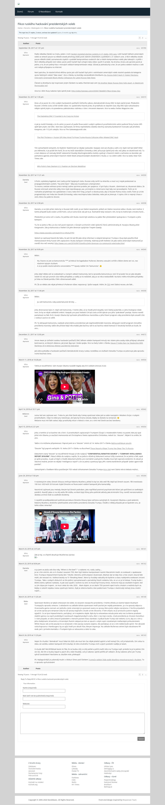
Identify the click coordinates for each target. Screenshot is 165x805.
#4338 (143, 203)
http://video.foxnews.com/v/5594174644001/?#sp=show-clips (95, 91)
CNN (73, 780)
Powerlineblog (110, 780)
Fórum (31, 11)
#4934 (143, 360)
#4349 (143, 249)
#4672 (143, 334)
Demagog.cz (109, 768)
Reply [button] (138, 48)
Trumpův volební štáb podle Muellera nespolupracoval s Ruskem (115, 659)
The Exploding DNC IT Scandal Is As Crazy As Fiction (58, 116)
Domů (20, 11)
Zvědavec (32, 766)
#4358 (143, 291)
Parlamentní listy (35, 773)
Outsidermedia (35, 768)
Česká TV (75, 771)
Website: (26, 704)
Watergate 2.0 (37, 28)
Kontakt (59, 11)
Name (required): (30, 688)
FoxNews (75, 777)
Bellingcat (108, 787)
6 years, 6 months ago (64, 33)
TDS (108, 284)
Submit (141, 739)
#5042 (143, 409)
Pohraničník (33, 775)
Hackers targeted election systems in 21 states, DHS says (94, 54)
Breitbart (107, 784)
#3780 (143, 48)
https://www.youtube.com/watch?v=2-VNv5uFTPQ (54, 233)
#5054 (143, 426)
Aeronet (32, 771)
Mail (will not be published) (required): (38, 696)
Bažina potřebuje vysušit (121, 443)
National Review (110, 782)
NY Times (75, 784)
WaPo (74, 782)
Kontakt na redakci (36, 782)
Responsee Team (129, 800)
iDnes (74, 766)
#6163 (143, 635)
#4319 (143, 97)
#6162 (143, 563)
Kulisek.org (33, 784)
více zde (107, 469)
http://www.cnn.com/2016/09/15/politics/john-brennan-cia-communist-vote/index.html (89, 243)
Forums (27, 28)
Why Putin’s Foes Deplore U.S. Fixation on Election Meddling (61, 166)
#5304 (143, 475)
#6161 (143, 549)
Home (20, 28)
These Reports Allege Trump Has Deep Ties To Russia (111, 448)
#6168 (143, 597)
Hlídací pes (108, 766)
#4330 (143, 175)
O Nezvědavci (45, 11)
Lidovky (75, 768)
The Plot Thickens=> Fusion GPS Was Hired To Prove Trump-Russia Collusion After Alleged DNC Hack (77, 137)
